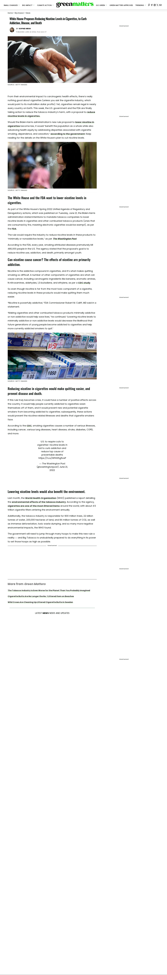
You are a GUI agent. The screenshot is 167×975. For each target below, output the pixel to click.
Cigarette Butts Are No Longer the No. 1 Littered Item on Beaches (41, 596)
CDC (29, 425)
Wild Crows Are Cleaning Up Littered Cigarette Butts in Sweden (40, 602)
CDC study (84, 282)
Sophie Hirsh (25, 28)
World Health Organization (40, 498)
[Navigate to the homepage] (75, 4)
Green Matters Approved (121, 5)
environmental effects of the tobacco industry (39, 501)
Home (10, 13)
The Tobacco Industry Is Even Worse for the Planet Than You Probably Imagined (49, 590)
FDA (14, 228)
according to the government (67, 133)
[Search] (149, 4)
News (28, 13)
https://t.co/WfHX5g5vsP (52, 458)
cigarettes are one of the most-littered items (34, 505)
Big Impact (19, 13)
